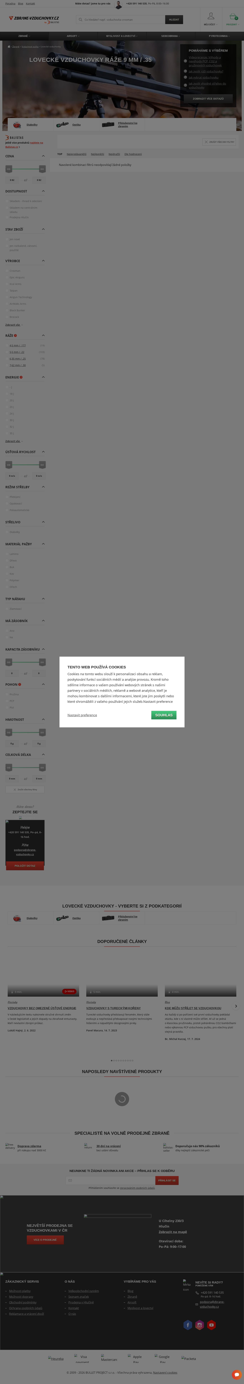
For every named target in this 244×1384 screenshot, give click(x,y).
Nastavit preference (82, 715)
